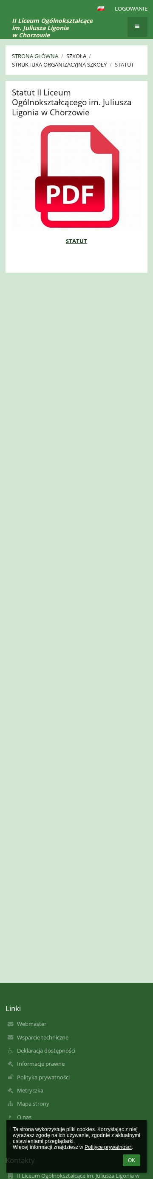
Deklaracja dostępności (46, 1050)
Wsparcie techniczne (42, 1037)
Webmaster (31, 1024)
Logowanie (131, 8)
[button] (100, 8)
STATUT (76, 241)
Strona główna (35, 56)
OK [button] (131, 1160)
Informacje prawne (41, 1063)
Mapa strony (33, 1103)
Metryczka (30, 1090)
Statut (124, 64)
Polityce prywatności (108, 1147)
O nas (24, 1117)
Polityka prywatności (43, 1077)
